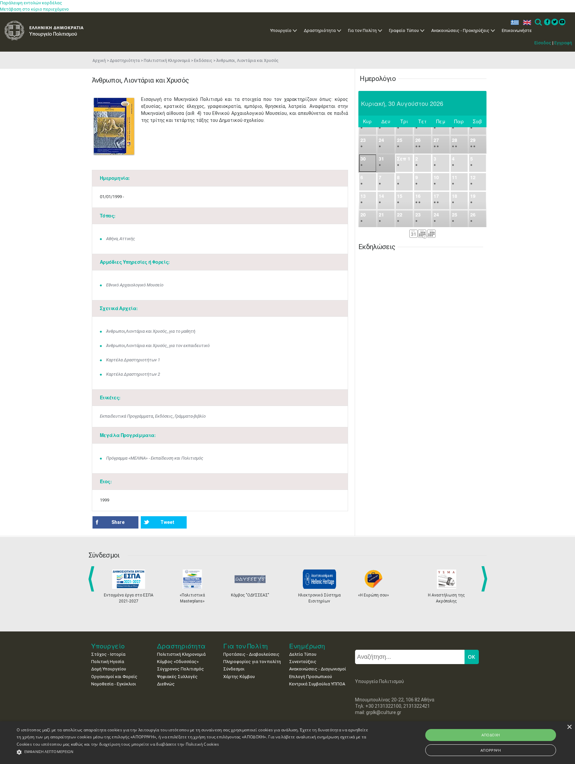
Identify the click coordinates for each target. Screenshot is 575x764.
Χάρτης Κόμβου (239, 676)
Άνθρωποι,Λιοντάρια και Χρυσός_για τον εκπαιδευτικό (158, 345)
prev (93, 578)
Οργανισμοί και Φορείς (114, 676)
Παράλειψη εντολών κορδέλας (31, 2)
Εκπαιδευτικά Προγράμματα (126, 416)
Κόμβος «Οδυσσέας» (178, 661)
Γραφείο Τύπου (404, 30)
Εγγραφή (563, 42)
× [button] (569, 727)
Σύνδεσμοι (234, 668)
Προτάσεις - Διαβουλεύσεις (251, 654)
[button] (193, 752)
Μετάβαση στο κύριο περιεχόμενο (34, 9)
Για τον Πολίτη (362, 30)
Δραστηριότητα (320, 30)
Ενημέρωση (307, 646)
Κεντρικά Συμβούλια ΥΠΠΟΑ (317, 683)
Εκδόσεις (203, 60)
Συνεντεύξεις (302, 661)
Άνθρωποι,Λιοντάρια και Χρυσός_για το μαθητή (150, 331)
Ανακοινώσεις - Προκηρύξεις (460, 30)
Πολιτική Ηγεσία (107, 661)
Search (538, 22)
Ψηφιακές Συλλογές (177, 676)
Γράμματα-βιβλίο (190, 416)
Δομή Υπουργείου (108, 668)
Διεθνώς (166, 683)
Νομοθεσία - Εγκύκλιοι (113, 683)
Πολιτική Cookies (202, 744)
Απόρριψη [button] (490, 750)
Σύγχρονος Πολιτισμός (180, 668)
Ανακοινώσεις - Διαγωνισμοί (317, 668)
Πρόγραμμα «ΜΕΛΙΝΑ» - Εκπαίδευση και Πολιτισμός (154, 458)
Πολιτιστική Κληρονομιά (167, 60)
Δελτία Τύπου (302, 654)
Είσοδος (542, 42)
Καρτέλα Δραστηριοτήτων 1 (133, 359)
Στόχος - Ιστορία (108, 654)
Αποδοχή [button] (490, 734)
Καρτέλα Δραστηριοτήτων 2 (133, 374)
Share (117, 522)
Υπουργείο (280, 30)
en (525, 22)
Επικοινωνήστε (517, 30)
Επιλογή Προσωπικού (310, 676)
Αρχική (99, 60)
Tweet (167, 522)
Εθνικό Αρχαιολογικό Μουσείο (134, 284)
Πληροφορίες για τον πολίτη (252, 661)
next (485, 578)
